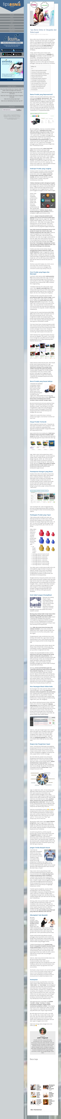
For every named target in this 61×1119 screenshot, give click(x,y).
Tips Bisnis (6, 117)
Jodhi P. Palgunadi (42, 1038)
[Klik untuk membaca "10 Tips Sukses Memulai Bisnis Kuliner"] (33, 1097)
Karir (12, 23)
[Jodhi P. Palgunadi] (42, 1034)
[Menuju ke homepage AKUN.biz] (11, 40)
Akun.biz (18, 117)
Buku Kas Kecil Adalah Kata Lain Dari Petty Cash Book (12, 93)
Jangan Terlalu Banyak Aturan (38, 86)
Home (5, 115)
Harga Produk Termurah (37, 76)
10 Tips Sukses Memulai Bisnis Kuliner (38, 1095)
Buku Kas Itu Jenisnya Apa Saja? (12, 99)
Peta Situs (14, 116)
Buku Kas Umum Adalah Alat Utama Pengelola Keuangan (12, 96)
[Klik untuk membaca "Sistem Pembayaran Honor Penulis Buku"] (46, 1104)
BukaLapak (32, 55)
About (9, 115)
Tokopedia (49, 54)
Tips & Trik (12, 31)
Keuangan (12, 25)
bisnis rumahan (47, 45)
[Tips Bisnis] (12, 6)
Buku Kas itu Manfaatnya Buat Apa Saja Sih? (12, 101)
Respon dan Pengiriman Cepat (39, 85)
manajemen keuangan (40, 737)
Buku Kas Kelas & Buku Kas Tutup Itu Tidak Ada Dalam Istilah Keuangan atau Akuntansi (12, 89)
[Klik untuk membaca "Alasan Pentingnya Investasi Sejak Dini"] (46, 1097)
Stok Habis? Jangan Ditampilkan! (39, 81)
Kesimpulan (34, 89)
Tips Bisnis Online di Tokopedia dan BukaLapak (43, 30)
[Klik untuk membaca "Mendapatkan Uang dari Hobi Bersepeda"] (46, 1089)
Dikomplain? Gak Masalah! (38, 88)
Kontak (18, 116)
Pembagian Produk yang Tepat (38, 80)
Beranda (12, 15)
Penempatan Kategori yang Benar (39, 78)
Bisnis (11, 17)
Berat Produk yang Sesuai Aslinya (39, 75)
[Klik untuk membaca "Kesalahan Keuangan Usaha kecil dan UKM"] (33, 1104)
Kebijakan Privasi (7, 116)
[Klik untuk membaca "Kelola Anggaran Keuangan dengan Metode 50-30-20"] (33, 1089)
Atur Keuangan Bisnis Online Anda (39, 83)
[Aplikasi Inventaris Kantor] (12, 80)
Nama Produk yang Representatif (39, 70)
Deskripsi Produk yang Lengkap (39, 72)
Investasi (12, 20)
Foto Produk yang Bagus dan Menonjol (40, 73)
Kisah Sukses (12, 28)
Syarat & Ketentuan (15, 115)
